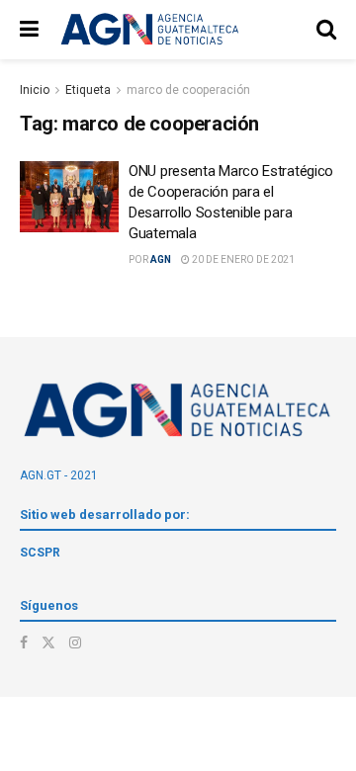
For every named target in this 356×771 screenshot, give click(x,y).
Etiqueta (88, 90)
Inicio (34, 90)
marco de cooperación (188, 90)
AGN (160, 259)
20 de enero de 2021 (242, 259)
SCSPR (40, 552)
